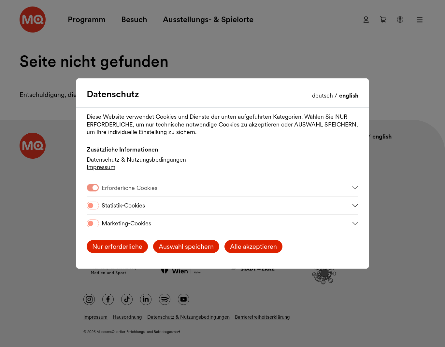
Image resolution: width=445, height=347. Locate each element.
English (348, 95)
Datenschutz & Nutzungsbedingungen (136, 159)
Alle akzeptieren (253, 246)
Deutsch (323, 95)
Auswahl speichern (186, 246)
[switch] (93, 205)
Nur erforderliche (117, 246)
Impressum (101, 167)
